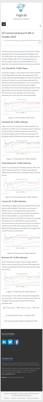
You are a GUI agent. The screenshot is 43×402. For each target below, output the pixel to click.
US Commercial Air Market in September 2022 (19, 322)
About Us (6, 398)
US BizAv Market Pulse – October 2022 (19, 315)
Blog (16, 40)
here (18, 372)
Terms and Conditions (33, 398)
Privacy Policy (22, 398)
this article (22, 59)
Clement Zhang (10, 308)
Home (12, 40)
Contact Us (14, 398)
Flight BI (21, 15)
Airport (37, 308)
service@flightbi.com (8, 374)
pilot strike (12, 95)
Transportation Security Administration (21, 51)
